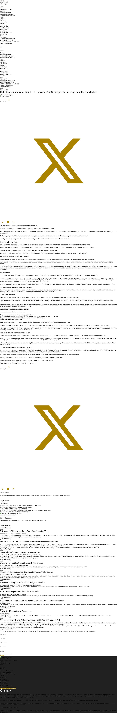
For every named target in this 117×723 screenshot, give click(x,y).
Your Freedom (4, 31)
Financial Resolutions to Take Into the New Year (20, 552)
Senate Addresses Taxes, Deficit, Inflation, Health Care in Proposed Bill (30, 620)
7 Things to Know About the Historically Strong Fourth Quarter (26, 572)
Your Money (3, 25)
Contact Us (3, 499)
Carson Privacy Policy (6, 707)
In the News (3, 34)
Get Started (3, 523)
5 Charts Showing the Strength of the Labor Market (21, 563)
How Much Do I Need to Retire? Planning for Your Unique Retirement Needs (32, 600)
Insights (2, 23)
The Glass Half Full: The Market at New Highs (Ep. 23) (15, 511)
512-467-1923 (4, 2)
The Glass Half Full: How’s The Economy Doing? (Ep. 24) (16, 507)
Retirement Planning (5, 12)
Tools (1, 35)
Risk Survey (3, 37)
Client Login (3, 4)
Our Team (2, 20)
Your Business (4, 26)
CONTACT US (4, 45)
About (1, 17)
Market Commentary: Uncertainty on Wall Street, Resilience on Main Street (20, 505)
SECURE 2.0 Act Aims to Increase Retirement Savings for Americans (29, 542)
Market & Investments (6, 32)
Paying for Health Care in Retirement (15, 611)
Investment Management (6, 14)
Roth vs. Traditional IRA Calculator (9, 41)
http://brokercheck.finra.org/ (73, 703)
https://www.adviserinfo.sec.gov (55, 703)
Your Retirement (4, 28)
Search (2, 0)
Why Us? (2, 18)
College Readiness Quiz (6, 43)
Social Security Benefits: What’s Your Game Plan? (14, 508)
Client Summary (11, 688)
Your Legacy (3, 29)
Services (2, 11)
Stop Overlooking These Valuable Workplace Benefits (22, 582)
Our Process (3, 22)
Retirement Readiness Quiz (7, 38)
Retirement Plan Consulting (7, 15)
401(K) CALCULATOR (7, 40)
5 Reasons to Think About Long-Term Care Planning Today (25, 531)
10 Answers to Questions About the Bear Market (20, 591)
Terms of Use (16, 707)
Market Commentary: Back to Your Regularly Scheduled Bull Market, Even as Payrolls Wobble (26, 510)
